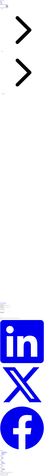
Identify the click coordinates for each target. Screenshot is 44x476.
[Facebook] (22, 449)
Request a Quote (2, 312)
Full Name (1, 305)
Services (1, 2)
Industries (1, 4)
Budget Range (1, 309)
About (5, 4)
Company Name (2, 307)
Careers (2, 458)
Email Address (1, 306)
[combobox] (2, 308)
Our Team (3, 457)
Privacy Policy (3, 468)
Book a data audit (4, 7)
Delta (2, 4)
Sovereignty (3, 462)
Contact (7, 4)
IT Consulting (3, 454)
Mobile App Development (4, 452)
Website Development (4, 451)
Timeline (1, 308)
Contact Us (6, 316)
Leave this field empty (2, 473)
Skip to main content (2, 0)
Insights (4, 4)
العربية (1, 7)
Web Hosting (3, 453)
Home (1, 1)
